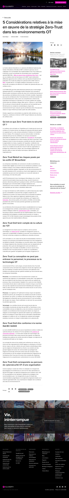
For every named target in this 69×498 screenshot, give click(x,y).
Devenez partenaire (33, 463)
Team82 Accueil (19, 453)
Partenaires (43, 6)
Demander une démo (60, 2)
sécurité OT (31, 137)
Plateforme (24, 6)
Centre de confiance (60, 464)
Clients (39, 6)
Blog (51, 166)
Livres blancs (53, 170)
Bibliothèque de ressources (46, 452)
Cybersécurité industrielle (6, 456)
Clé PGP (18, 463)
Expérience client (59, 466)
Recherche (18, 461)
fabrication (5, 200)
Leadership (58, 456)
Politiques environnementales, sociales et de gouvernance (60, 473)
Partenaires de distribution (32, 460)
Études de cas (53, 175)
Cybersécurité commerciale (6, 464)
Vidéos (43, 468)
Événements (58, 468)
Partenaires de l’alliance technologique (32, 455)
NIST (4, 82)
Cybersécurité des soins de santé (7, 460)
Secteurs (28, 6)
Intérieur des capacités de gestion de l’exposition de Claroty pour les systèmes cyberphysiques (58, 140)
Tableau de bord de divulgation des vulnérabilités (20, 457)
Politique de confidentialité (60, 489)
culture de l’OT (15, 231)
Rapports (52, 168)
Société (64, 6)
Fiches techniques (54, 173)
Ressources (60, 6)
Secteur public (34, 6)
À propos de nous (59, 452)
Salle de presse (58, 458)
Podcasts (52, 177)
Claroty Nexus (45, 471)
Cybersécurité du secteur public (7, 467)
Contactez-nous (59, 478)
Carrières (57, 454)
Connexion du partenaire (32, 466)
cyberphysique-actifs (24, 211)
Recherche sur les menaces (52, 6)
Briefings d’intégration (47, 466)
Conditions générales (49, 489)
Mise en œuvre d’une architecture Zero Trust (26, 75)
